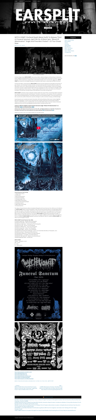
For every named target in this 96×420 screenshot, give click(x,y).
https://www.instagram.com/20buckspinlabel (24, 378)
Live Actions (28, 1)
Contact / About (36, 1)
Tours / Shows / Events (43, 380)
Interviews (67, 44)
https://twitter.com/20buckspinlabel (22, 377)
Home (16, 1)
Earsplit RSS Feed (48, 397)
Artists (21, 1)
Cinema (66, 42)
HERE (21, 107)
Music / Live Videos (36, 380)
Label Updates (30, 380)
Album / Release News (19, 380)
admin (24, 45)
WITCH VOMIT (51, 380)
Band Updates (25, 380)
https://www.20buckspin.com (21, 373)
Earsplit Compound (24, 417)
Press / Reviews (68, 49)
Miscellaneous (68, 46)
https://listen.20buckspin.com (21, 374)
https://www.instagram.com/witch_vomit (23, 372)
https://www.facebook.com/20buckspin (23, 376)
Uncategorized (68, 52)
